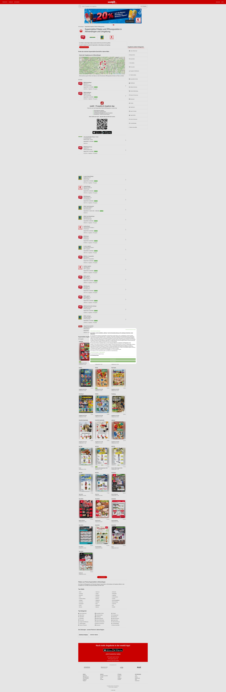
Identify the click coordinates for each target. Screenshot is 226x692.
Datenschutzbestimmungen (131, 329)
